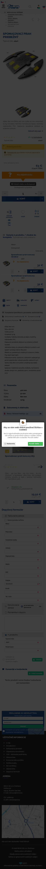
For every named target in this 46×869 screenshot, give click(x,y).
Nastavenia (11, 444)
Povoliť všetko (34, 444)
